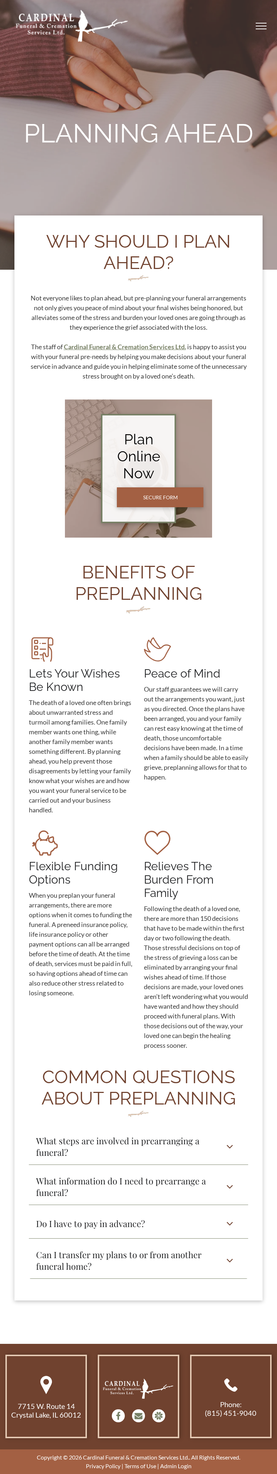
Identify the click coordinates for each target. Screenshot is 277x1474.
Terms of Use (140, 1465)
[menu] (261, 26)
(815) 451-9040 (230, 1413)
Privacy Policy (103, 1465)
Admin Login (176, 1465)
